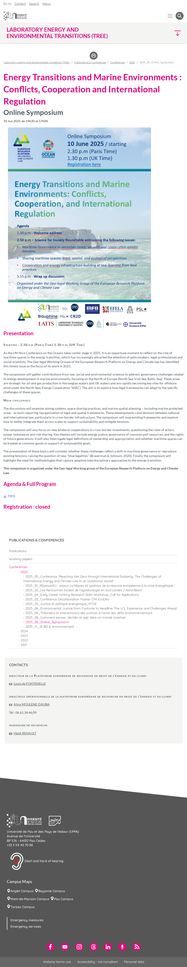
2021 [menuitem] (24, 645)
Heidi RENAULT (25, 733)
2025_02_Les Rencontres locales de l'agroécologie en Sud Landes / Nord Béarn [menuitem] (83, 590)
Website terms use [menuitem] (57, 962)
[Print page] (94, 55)
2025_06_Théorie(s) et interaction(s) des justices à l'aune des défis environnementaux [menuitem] (88, 613)
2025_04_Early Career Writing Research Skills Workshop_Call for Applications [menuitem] (82, 595)
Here (11, 495)
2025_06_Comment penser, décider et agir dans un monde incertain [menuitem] (75, 617)
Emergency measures (27, 920)
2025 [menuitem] (24, 572)
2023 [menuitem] (24, 636)
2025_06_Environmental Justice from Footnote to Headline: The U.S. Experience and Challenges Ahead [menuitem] (101, 608)
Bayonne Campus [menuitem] (51, 891)
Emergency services (25, 926)
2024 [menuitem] (24, 631)
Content (20, 4)
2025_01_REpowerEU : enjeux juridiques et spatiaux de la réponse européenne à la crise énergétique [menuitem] (99, 586)
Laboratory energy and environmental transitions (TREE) (37, 62)
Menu (46, 4)
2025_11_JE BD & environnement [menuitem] (49, 626)
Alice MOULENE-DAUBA (32, 704)
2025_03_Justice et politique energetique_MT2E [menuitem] (61, 604)
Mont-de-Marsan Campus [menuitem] (29, 899)
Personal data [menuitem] (134, 962)
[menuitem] (93, 551)
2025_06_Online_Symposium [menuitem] (47, 622)
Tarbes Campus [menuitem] (22, 907)
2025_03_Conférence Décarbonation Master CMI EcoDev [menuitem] (67, 599)
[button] (162, 33)
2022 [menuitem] (24, 640)
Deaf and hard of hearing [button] (43, 861)
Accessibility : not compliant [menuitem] (97, 962)
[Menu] (170, 16)
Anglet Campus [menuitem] (22, 891)
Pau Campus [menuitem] (63, 899)
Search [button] (34, 4)
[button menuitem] (180, 16)
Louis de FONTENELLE (30, 683)
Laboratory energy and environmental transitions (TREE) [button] (57, 32)
